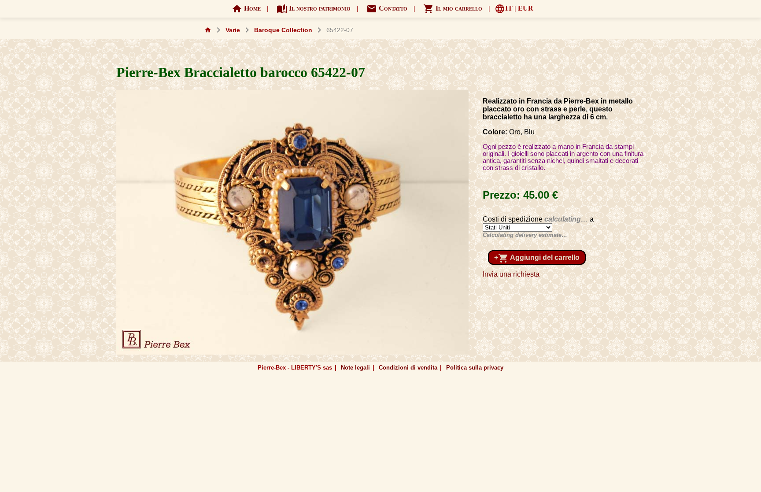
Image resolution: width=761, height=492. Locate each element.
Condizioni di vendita (408, 367)
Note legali (355, 367)
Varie (232, 30)
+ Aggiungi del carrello (537, 258)
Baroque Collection (283, 30)
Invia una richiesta (511, 274)
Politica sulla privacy (474, 367)
